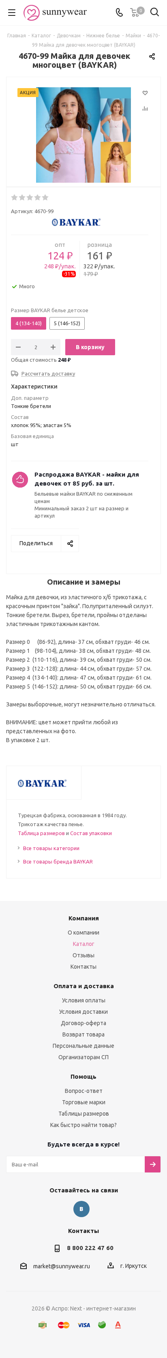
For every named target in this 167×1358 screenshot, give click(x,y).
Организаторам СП (83, 1057)
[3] (30, 197)
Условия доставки (83, 1011)
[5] (45, 197)
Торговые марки (83, 1102)
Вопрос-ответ (84, 1091)
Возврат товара (83, 1034)
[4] (38, 197)
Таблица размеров (41, 833)
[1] (15, 197)
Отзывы (83, 955)
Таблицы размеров (83, 1113)
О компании (83, 932)
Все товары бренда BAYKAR (58, 861)
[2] (22, 197)
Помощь (83, 1076)
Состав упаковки (91, 833)
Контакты (83, 966)
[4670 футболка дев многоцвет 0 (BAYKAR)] (83, 136)
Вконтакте (81, 1209)
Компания (84, 918)
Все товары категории (51, 848)
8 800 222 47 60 (90, 1247)
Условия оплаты (83, 1000)
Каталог (83, 944)
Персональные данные (83, 1046)
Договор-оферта (83, 1023)
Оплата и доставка (84, 985)
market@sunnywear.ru (61, 1266)
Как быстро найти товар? (83, 1125)
